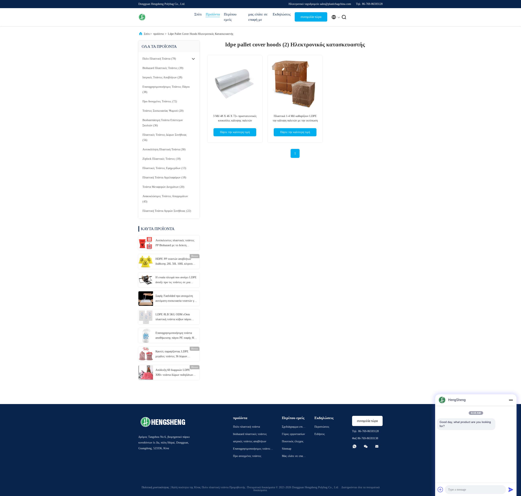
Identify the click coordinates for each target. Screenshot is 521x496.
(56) (164, 137)
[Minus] (510, 400)
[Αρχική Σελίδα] (154, 17)
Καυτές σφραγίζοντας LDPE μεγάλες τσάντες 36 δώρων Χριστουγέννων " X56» (171, 354)
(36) (162, 123)
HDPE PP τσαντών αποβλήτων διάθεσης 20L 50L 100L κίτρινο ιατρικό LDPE (174, 261)
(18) (161, 158)
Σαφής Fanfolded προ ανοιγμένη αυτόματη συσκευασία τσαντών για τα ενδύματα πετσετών (175, 298)
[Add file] (440, 489)
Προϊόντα (213, 14)
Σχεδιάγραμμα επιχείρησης (294, 427)
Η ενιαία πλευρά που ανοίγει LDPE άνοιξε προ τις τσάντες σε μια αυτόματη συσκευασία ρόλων (176, 280)
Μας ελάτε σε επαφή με (294, 456)
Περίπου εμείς (230, 17)
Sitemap (286, 448)
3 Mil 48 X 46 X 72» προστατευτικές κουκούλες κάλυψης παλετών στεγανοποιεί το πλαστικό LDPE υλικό (235, 121)
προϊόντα (158, 33)
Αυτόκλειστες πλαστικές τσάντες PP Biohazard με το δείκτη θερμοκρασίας (174, 243)
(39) (162, 68)
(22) (166, 210)
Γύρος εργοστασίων (293, 434)
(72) (159, 101)
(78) (159, 58)
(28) (162, 77)
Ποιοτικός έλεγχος (292, 441)
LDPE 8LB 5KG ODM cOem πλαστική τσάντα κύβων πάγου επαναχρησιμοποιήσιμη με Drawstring (173, 317)
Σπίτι (198, 14)
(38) (166, 89)
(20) (163, 110)
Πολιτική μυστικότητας (155, 487)
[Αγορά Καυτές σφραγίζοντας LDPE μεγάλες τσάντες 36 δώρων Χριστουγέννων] (145, 354)
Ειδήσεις (319, 434)
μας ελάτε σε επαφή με (258, 17)
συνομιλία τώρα (311, 17)
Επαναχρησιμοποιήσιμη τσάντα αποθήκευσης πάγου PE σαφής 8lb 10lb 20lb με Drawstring (175, 335)
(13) (164, 168)
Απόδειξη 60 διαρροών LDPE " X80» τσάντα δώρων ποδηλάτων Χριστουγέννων (174, 372)
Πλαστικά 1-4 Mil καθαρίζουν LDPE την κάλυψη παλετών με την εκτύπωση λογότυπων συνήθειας (295, 121)
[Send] (511, 489)
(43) (165, 199)
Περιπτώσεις (321, 426)
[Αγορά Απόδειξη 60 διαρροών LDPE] (145, 372)
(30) (164, 149)
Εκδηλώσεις (282, 14)
